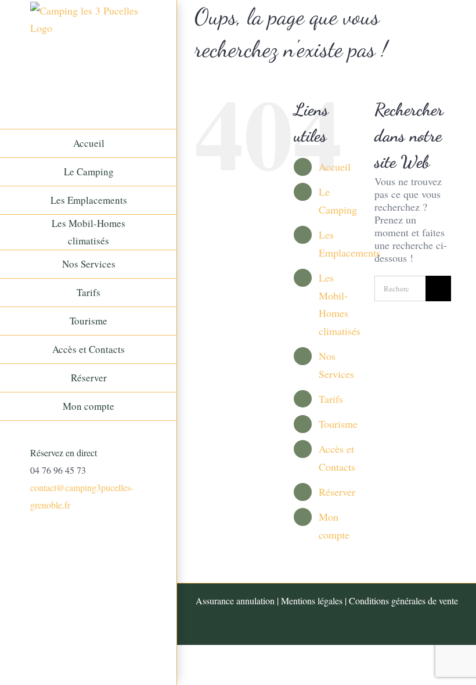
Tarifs (331, 399)
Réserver (337, 492)
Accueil (335, 167)
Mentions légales (311, 600)
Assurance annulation (235, 600)
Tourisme (338, 424)
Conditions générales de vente (403, 600)
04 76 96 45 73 (58, 470)
